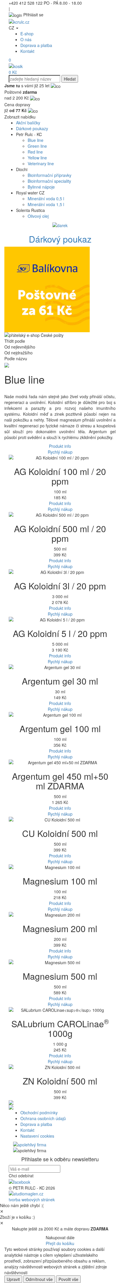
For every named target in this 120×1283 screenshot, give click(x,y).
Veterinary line (41, 163)
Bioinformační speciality (49, 181)
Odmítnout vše (39, 1279)
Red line (35, 152)
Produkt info (60, 446)
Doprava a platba (36, 45)
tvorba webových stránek (32, 1199)
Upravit (13, 1279)
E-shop (26, 33)
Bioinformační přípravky (49, 175)
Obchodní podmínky (39, 1112)
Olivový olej (38, 216)
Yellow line (37, 158)
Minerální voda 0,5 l (46, 198)
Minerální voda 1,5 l (46, 204)
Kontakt (27, 51)
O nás (25, 39)
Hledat (70, 79)
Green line (37, 146)
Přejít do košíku (60, 1243)
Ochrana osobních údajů (43, 1118)
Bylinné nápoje (41, 187)
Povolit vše (68, 1279)
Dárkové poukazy (32, 128)
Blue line (35, 140)
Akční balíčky (28, 123)
